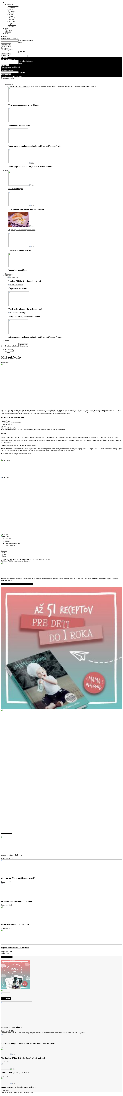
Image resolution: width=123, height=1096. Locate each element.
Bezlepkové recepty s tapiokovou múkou (24, 316)
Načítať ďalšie (5, 953)
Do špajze (11, 11)
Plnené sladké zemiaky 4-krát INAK (15, 924)
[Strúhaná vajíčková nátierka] (21, 246)
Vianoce (10, 23)
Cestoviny (11, 9)
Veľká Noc (11, 21)
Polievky (11, 14)
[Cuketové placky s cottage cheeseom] (8, 1069)
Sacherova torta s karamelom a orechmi (16, 901)
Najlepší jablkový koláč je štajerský (15, 948)
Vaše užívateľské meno (26, 40)
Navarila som (9, 4)
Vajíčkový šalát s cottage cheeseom (21, 230)
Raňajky (11, 16)
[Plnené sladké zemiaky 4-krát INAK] (61, 921)
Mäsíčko (11, 13)
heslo (20, 42)
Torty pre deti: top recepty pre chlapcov (24, 105)
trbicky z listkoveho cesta (12, 543)
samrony (7, 541)
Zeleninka (11, 26)
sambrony (8, 540)
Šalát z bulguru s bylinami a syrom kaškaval (26, 209)
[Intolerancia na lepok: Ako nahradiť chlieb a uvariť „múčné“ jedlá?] (18, 142)
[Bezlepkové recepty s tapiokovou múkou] (17, 313)
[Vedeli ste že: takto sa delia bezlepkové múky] (18, 305)
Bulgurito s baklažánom (17, 270)
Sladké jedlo (12, 18)
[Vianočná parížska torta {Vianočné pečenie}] (61, 874)
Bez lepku (11, 7)
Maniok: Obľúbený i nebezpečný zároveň (24, 281)
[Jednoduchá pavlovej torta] (18, 122)
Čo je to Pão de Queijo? (17, 288)
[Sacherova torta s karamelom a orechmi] (61, 897)
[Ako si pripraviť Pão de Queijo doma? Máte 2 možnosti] (21, 163)
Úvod (2, 346)
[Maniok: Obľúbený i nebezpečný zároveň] (13, 277)
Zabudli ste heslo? (6, 46)
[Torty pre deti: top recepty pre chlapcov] (18, 101)
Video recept (12, 25)
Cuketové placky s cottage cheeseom (15, 1073)
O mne (7, 33)
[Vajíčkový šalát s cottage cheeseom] (21, 226)
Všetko (10, 86)
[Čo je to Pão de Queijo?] (15, 285)
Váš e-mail (22, 51)
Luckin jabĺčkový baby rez (11, 855)
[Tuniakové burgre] (21, 185)
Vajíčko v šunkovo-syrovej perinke (19, 561)
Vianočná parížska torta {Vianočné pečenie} (18, 878)
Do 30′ (7, 28)
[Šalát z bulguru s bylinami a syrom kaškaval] (21, 205)
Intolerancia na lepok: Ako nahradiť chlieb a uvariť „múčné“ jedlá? (35, 146)
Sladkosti (11, 19)
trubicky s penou (10, 545)
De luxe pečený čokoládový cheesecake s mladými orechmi (32, 559)
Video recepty (9, 30)
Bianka (3, 858)
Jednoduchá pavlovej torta (19, 125)
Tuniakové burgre (15, 189)
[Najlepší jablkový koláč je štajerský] (61, 944)
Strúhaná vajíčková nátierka (19, 250)
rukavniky (8, 538)
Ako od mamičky (13, 6)
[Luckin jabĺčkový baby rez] (61, 851)
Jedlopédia (8, 32)
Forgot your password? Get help (10, 67)
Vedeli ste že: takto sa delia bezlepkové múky (25, 309)
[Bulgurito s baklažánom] (18, 266)
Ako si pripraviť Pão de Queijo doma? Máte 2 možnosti (30, 167)
